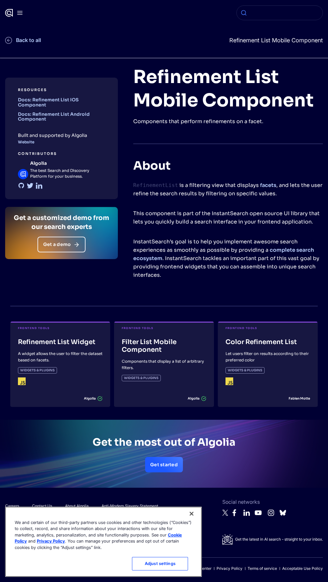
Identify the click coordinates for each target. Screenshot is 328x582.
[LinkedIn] (39, 185)
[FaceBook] (236, 514)
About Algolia (77, 505)
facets (268, 185)
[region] (103, 542)
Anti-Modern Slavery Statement (130, 505)
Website (26, 141)
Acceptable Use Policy (302, 568)
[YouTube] (258, 515)
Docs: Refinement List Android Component (54, 116)
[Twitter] (30, 185)
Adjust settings (160, 563)
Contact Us (42, 505)
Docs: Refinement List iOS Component (48, 102)
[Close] (191, 514)
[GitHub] (21, 185)
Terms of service (262, 568)
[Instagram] (270, 515)
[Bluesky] (282, 514)
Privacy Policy (229, 568)
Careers (12, 505)
